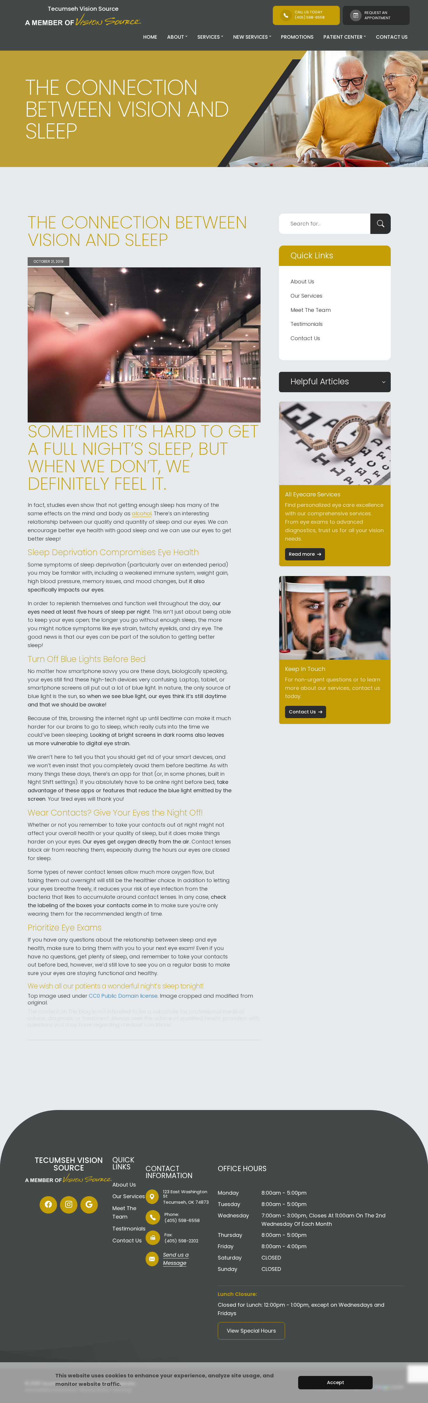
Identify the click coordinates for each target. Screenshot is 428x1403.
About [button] (175, 36)
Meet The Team (311, 310)
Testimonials (307, 324)
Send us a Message (176, 1259)
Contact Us (392, 36)
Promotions (297, 36)
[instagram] (68, 1205)
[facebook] (48, 1205)
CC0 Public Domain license (123, 995)
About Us (302, 281)
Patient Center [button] (342, 36)
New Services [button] (250, 36)
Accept (335, 1382)
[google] (89, 1205)
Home (150, 36)
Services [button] (208, 36)
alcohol (141, 513)
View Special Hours (251, 1330)
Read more (302, 554)
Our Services (306, 295)
